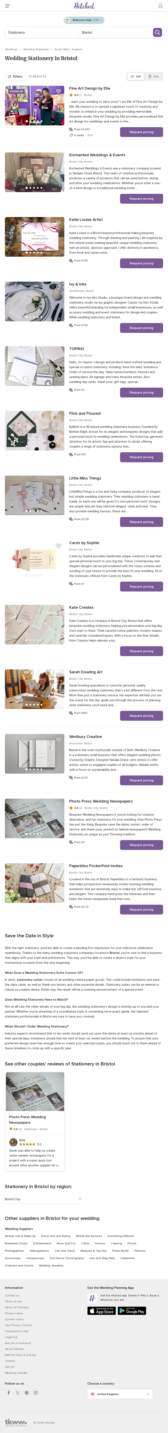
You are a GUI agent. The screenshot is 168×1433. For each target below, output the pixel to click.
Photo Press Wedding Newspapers (101, 801)
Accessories (13, 1258)
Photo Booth (120, 1251)
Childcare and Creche (19, 1265)
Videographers (39, 1251)
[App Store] (101, 1314)
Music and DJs (66, 1243)
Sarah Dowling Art (86, 672)
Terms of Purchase (17, 1307)
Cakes (85, 1243)
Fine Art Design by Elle (89, 88)
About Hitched (14, 1349)
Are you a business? (18, 1343)
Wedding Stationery (36, 49)
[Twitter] (17, 1392)
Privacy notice (14, 1313)
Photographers (14, 1251)
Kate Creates (81, 607)
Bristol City (12, 1199)
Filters (18, 76)
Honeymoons (35, 1258)
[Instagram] (35, 1392)
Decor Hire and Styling (55, 1236)
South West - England (68, 49)
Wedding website (16, 1373)
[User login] (160, 5)
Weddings (11, 49)
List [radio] (138, 76)
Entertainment (42, 1243)
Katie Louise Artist (86, 219)
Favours (100, 1243)
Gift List (9, 1367)
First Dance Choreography (67, 1258)
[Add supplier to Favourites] (58, 91)
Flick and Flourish (85, 413)
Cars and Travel (64, 1251)
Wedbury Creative (85, 736)
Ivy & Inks (77, 284)
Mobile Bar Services (89, 1236)
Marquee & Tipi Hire (94, 1251)
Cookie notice (14, 1319)
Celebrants (127, 1258)
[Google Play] (132, 1314)
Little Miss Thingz (85, 478)
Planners (140, 1251)
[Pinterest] (26, 1392)
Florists (131, 1243)
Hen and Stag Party (102, 1258)
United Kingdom (107, 1394)
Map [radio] (156, 76)
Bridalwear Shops (16, 1243)
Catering (116, 1243)
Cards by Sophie (84, 542)
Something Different (121, 1236)
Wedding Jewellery (51, 1265)
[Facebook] (8, 1392)
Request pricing (141, 132)
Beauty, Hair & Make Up (20, 1236)
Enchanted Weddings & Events (97, 155)
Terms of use (13, 1301)
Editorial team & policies (20, 1355)
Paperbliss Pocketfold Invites (96, 865)
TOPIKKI (76, 348)
